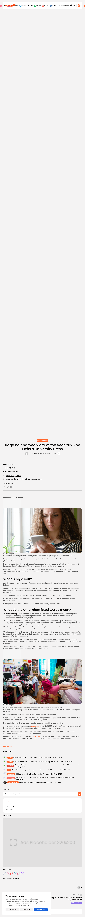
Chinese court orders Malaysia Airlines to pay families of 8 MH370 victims (42, 761)
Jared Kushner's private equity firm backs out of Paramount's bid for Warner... (43, 770)
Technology (77, 903)
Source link (7, 746)
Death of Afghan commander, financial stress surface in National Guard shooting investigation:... (48, 766)
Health (38, 5)
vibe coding (37, 736)
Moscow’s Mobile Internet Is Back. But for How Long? (40, 782)
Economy (55, 5)
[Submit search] (79, 794)
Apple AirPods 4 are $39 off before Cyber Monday (66, 898)
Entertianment (64, 5)
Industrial (11, 774)
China (10, 757)
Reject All (26, 910)
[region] (26, 903)
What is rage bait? (13, 476)
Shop (79, 5)
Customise (12, 910)
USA (9, 770)
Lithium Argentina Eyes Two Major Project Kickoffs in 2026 (39, 774)
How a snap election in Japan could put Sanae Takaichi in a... (38, 757)
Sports (46, 5)
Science (24, 5)
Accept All (41, 910)
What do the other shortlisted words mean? (24, 479)
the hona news (36, 453)
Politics (30, 5)
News (11, 766)
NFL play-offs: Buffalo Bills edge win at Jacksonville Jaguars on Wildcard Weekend (44, 778)
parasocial (35, 726)
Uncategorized (13, 782)
